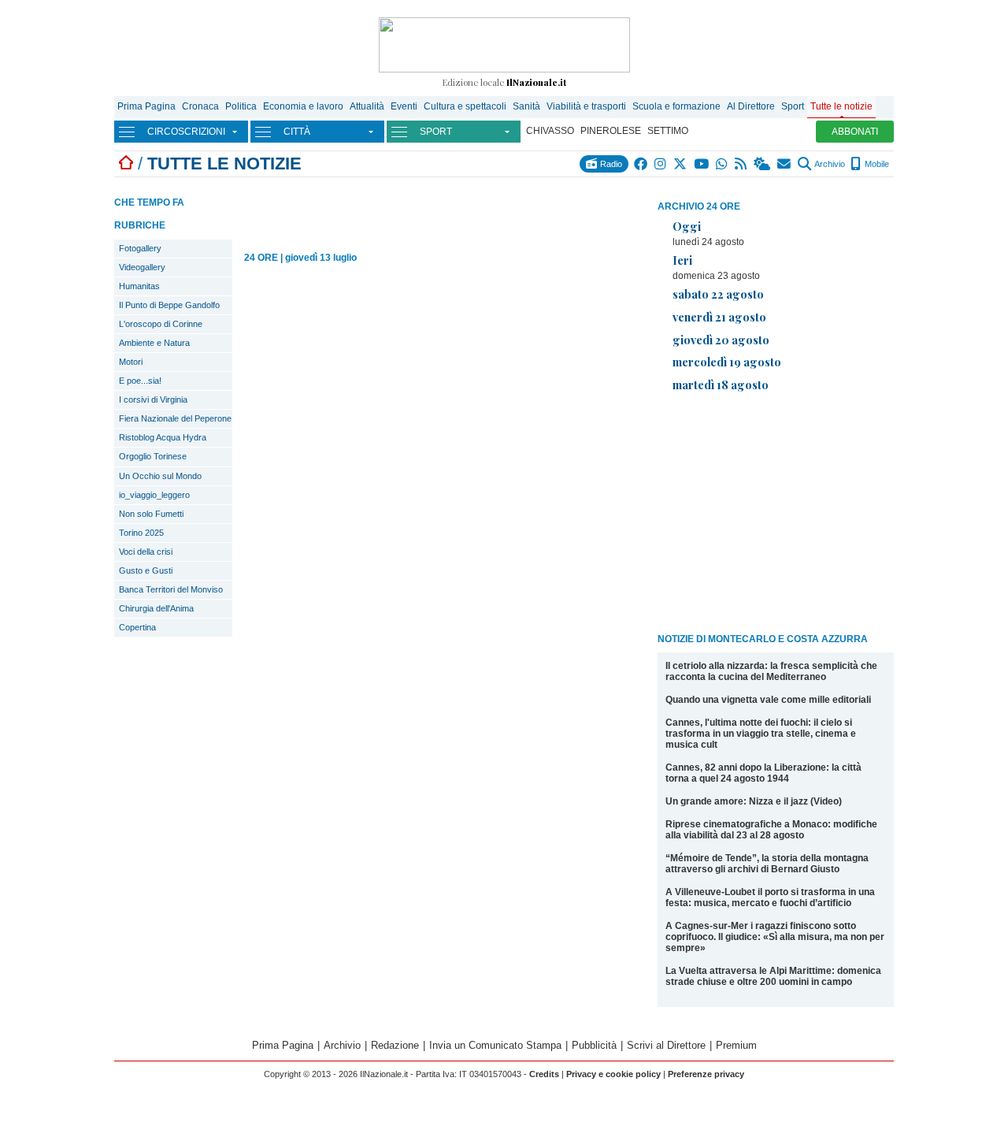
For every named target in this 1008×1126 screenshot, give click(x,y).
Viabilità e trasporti (586, 106)
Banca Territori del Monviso (171, 589)
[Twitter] (680, 164)
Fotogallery (140, 248)
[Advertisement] (776, 515)
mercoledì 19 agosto (727, 362)
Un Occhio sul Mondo (160, 476)
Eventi (404, 106)
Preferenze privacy (706, 1074)
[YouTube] (702, 164)
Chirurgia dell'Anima (156, 608)
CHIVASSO (550, 130)
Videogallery (142, 267)
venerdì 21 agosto (719, 317)
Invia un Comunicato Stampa (495, 1045)
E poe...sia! (140, 380)
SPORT (436, 131)
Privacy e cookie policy (613, 1074)
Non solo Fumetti (151, 513)
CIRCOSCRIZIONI (186, 131)
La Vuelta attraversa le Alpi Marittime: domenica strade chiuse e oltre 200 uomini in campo (773, 976)
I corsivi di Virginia (153, 399)
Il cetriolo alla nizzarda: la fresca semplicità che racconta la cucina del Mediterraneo (771, 671)
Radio (610, 164)
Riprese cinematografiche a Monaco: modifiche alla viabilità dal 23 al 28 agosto (771, 830)
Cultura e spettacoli (465, 106)
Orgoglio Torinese (153, 456)
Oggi (687, 226)
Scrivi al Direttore (666, 1045)
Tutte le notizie (841, 106)
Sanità (526, 106)
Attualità (367, 106)
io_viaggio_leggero (154, 495)
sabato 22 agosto (718, 294)
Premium (736, 1045)
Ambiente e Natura (154, 342)
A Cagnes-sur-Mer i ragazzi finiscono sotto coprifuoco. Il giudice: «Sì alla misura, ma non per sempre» (774, 936)
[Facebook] (641, 164)
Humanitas (139, 286)
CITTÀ (297, 131)
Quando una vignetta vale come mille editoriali (768, 699)
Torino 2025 (141, 532)
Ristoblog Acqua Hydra (162, 437)
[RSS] (741, 164)
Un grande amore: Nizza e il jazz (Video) (753, 801)
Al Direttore (751, 106)
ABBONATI (855, 131)
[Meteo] (763, 164)
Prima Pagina (146, 106)
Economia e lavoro (303, 106)
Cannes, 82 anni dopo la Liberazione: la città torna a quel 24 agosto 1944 (763, 773)
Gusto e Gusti (145, 570)
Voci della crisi (145, 551)
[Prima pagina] (126, 163)
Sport (792, 106)
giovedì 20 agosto (721, 339)
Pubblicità (594, 1045)
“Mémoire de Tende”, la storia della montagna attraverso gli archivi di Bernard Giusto (767, 864)
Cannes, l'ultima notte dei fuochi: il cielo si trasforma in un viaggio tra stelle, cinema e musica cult (760, 733)
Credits (544, 1074)
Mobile (875, 164)
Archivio (829, 164)
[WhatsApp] (722, 164)
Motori (131, 361)
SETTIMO (667, 130)
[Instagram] (661, 164)
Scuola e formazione (676, 106)
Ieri (682, 260)
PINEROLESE (610, 130)
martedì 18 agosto (721, 384)
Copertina (137, 627)
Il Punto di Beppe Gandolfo (169, 305)
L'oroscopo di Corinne (160, 324)
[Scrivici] (784, 164)
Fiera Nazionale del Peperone (175, 418)
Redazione (395, 1045)
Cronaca (200, 106)
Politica (241, 106)
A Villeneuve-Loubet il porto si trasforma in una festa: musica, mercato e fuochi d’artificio (770, 897)
